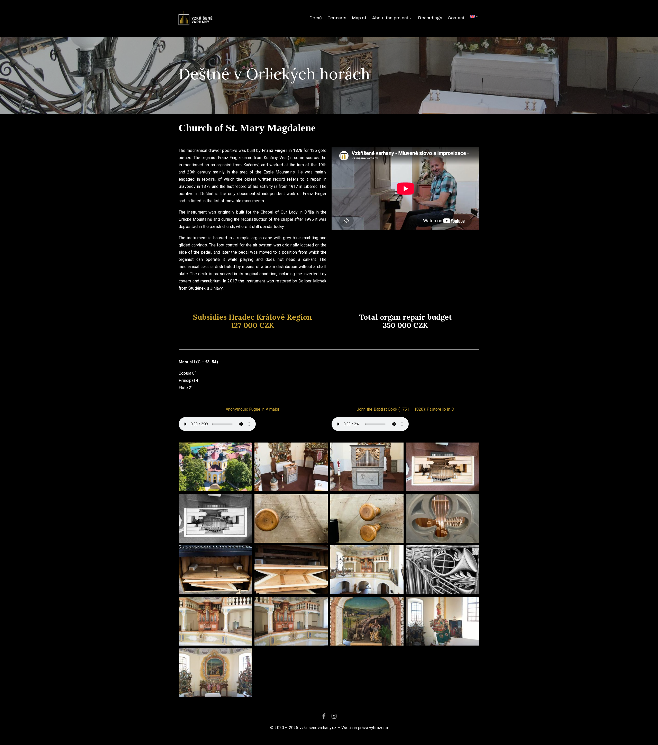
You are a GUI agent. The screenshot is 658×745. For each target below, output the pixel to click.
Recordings (430, 17)
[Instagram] (334, 716)
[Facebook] (323, 716)
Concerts (336, 17)
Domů (315, 17)
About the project (390, 17)
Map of (359, 17)
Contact (456, 17)
